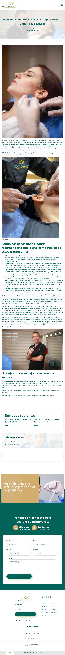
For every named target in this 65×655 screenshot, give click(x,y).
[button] (61, 5)
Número (8, 549)
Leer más (7, 425)
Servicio (35, 549)
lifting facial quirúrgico (42, 390)
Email (35, 541)
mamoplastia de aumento (45, 395)
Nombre (8, 541)
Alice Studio (40, 652)
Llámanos (24, 527)
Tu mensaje (9, 558)
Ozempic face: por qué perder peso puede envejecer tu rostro (47, 420)
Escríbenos (43, 527)
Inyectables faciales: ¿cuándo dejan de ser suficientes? (18, 420)
